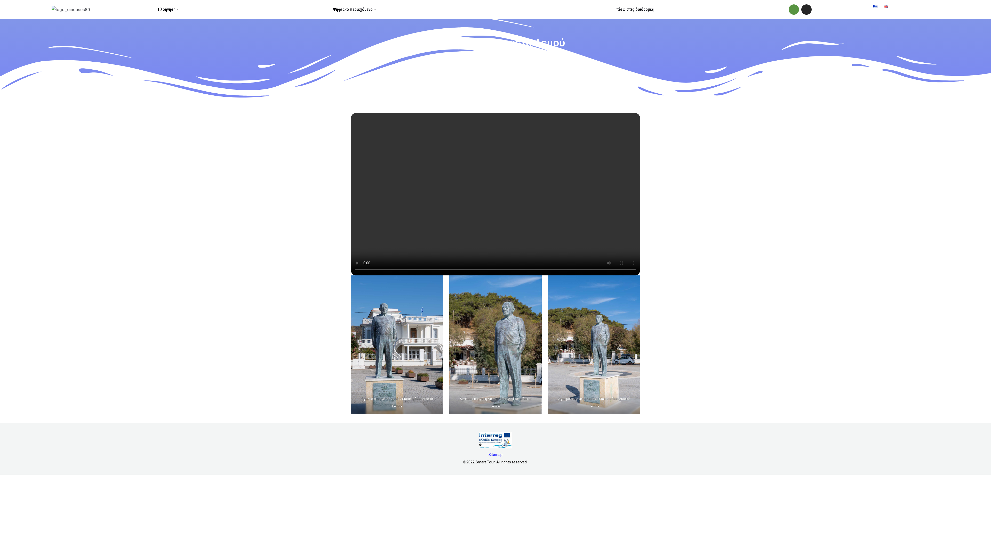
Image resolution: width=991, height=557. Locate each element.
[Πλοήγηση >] (147, 9)
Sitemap (495, 454)
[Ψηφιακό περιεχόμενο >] (322, 9)
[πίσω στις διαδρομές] (606, 9)
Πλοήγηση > (168, 9)
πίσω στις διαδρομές (635, 9)
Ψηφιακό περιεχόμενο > (354, 9)
